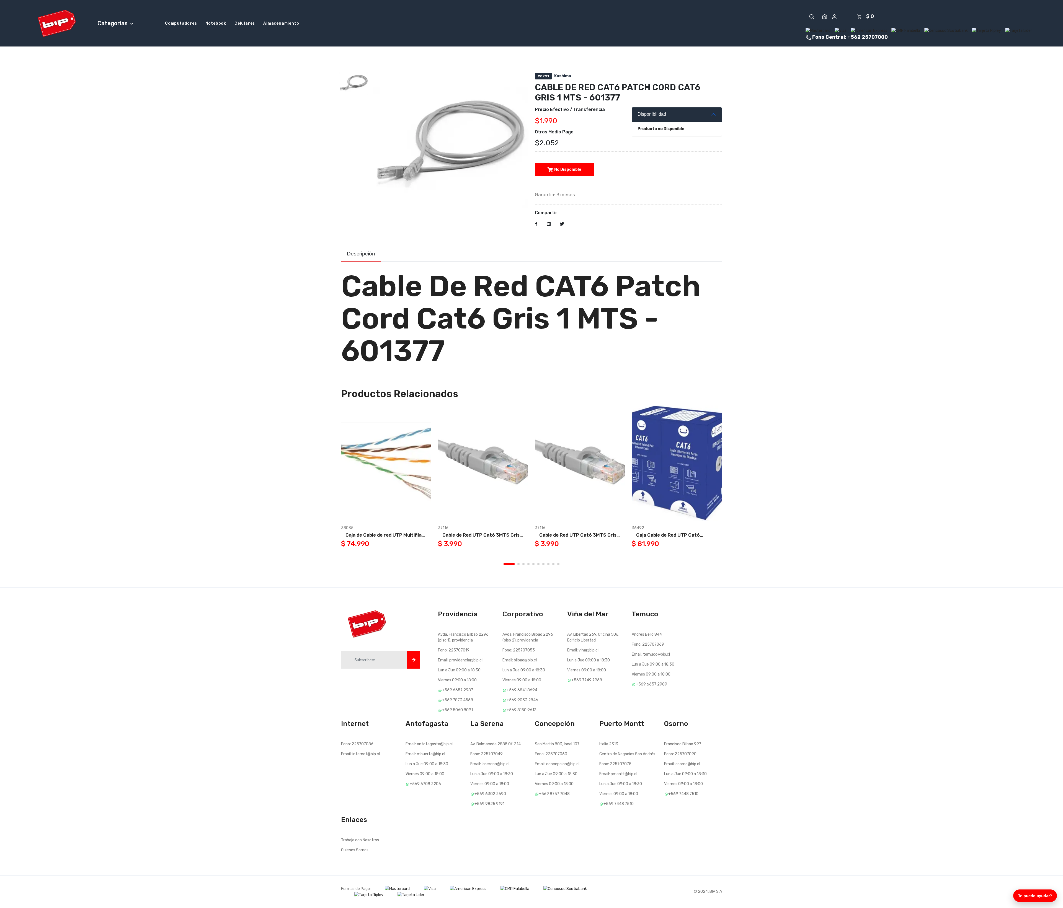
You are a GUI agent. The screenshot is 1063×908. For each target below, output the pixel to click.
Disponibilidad (652, 114)
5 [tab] (533, 564)
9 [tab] (553, 564)
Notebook (215, 23)
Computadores (181, 23)
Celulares (244, 23)
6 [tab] (538, 564)
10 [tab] (558, 564)
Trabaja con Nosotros (360, 840)
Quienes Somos (354, 850)
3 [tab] (523, 564)
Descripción (361, 254)
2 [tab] (518, 564)
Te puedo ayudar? (1035, 895)
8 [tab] (548, 564)
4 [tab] (528, 564)
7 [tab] (543, 564)
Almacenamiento (281, 23)
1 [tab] (509, 564)
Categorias (113, 23)
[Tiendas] (824, 16)
